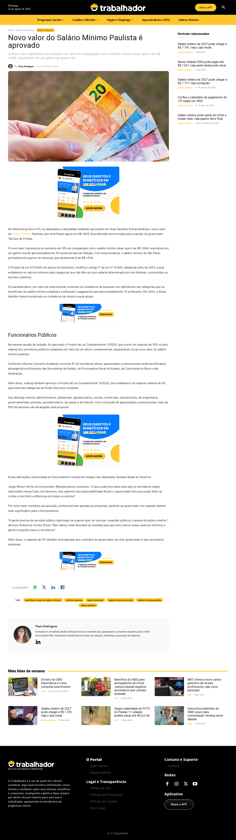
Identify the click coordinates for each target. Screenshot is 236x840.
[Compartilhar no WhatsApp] (35, 588)
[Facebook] (167, 784)
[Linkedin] (38, 642)
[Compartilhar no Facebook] (62, 587)
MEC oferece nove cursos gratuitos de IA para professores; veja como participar (204, 685)
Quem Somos (99, 766)
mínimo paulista (74, 600)
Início (10, 30)
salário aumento (95, 600)
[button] (223, 7)
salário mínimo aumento (121, 600)
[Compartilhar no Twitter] (44, 587)
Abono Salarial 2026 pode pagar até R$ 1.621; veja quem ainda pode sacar (202, 63)
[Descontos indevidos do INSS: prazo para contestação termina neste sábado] (169, 715)
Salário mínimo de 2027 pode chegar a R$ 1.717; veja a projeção (202, 81)
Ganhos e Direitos (25, 30)
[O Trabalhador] (118, 7)
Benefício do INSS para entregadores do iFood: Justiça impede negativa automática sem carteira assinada (130, 687)
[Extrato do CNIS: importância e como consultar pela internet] (22, 686)
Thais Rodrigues (26, 66)
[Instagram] (176, 784)
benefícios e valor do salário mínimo (43, 600)
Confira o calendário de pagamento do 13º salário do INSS (202, 99)
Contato (173, 766)
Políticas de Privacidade (106, 794)
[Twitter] (185, 784)
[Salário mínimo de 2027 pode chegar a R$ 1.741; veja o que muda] (22, 715)
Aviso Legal (97, 808)
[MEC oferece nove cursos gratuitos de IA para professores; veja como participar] (169, 686)
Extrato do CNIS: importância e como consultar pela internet (56, 683)
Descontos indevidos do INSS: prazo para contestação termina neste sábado (205, 714)
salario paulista (88, 605)
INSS (43, 691)
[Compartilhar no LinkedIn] (53, 587)
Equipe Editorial (100, 772)
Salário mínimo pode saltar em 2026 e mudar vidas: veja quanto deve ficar (202, 116)
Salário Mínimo (45, 30)
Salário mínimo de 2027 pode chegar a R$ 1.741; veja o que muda (202, 45)
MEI (189, 694)
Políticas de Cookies (104, 801)
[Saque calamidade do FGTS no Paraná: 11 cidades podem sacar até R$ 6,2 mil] (96, 715)
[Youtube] (195, 784)
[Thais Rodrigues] (11, 66)
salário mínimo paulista (149, 600)
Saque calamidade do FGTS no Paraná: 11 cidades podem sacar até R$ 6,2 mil (132, 712)
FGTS (116, 720)
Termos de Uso (100, 788)
